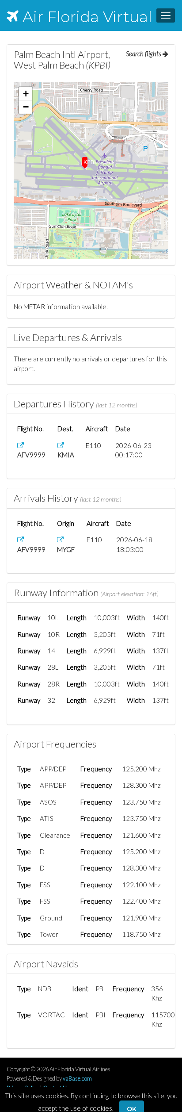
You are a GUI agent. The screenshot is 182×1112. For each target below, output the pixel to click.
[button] (84, 159)
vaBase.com (77, 1078)
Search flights (144, 54)
